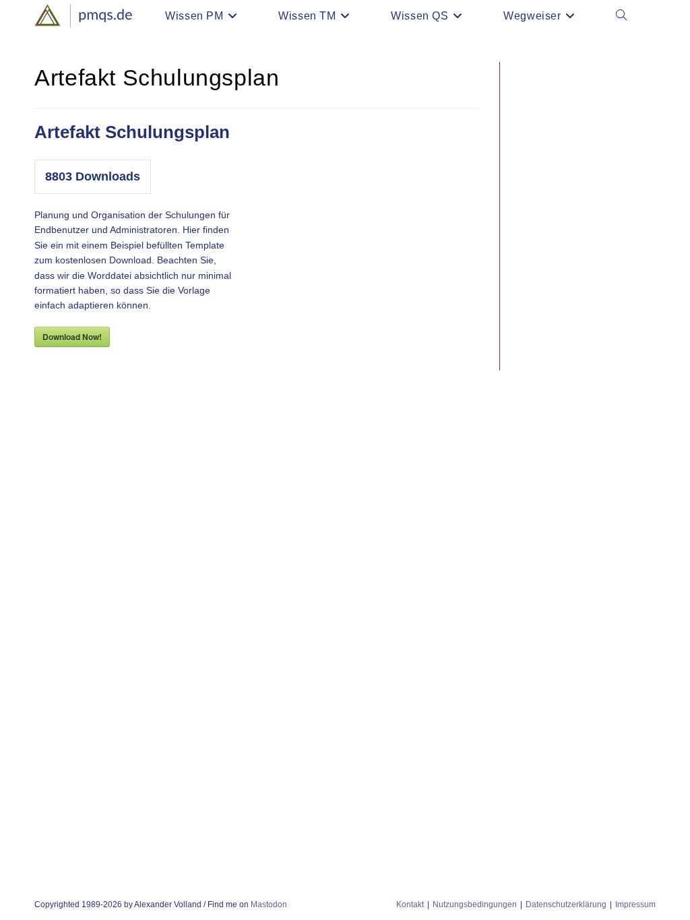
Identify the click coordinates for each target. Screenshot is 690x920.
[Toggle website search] (621, 15)
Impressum (635, 904)
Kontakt (410, 904)
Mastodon (269, 904)
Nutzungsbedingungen (475, 904)
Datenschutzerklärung (566, 904)
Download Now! (72, 337)
